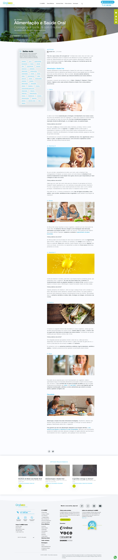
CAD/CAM (38, 63)
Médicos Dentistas (25, 83)
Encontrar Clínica (65, 519)
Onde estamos (68, 3)
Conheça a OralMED (45, 514)
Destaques (75, 3)
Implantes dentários (38, 78)
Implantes (30, 78)
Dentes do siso (24, 68)
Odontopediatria (33, 83)
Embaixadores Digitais (45, 548)
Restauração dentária (25, 98)
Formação (32, 73)
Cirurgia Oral (38, 66)
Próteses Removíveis (33, 93)
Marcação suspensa (25, 519)
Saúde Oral (23, 100)
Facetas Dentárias (25, 73)
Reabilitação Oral (31, 95)
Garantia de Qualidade (45, 522)
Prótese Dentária (24, 90)
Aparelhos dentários (37, 61)
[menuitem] (42, 3)
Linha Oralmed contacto (25, 512)
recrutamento (39, 95)
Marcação (107, 2)
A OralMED (42, 3)
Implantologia (24, 81)
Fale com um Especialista (19, 519)
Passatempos (30, 85)
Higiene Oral (24, 78)
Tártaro (39, 100)
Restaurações (34, 98)
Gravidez (23, 76)
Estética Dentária (24, 71)
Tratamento (23, 103)
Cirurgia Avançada (30, 66)
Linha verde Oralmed (31, 519)
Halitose (38, 76)
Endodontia (43, 526)
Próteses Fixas (24, 93)
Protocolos (23, 95)
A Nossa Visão (44, 512)
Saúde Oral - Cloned (31, 100)
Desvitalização (32, 68)
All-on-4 (30, 61)
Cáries (23, 66)
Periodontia (38, 85)
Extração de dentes (33, 71)
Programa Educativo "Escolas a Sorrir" (28, 88)
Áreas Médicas (50, 3)
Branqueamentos (24, 63)
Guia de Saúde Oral (31, 76)
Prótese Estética (44, 536)
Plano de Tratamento (45, 519)
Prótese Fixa (32, 90)
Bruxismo (32, 63)
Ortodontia (23, 85)
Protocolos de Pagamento (46, 520)
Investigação (31, 81)
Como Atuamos (44, 515)
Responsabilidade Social (46, 546)
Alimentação (24, 61)
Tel (107, 4)
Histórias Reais (59, 3)
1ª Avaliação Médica (45, 517)
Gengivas (38, 73)
